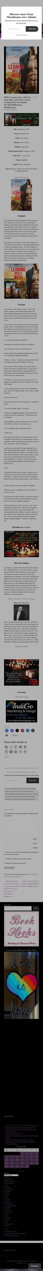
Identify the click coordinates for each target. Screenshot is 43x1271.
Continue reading (21, 35)
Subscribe (32, 29)
